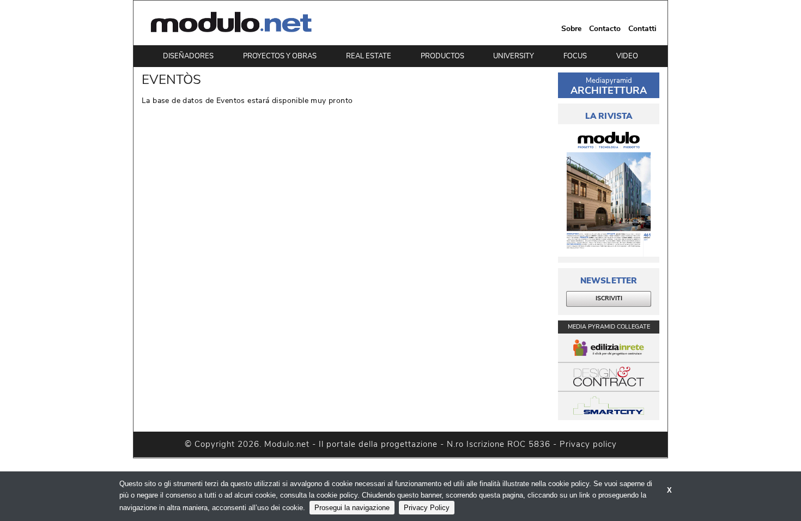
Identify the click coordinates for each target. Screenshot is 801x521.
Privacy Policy (427, 508)
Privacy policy (588, 444)
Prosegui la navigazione (352, 508)
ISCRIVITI (609, 298)
